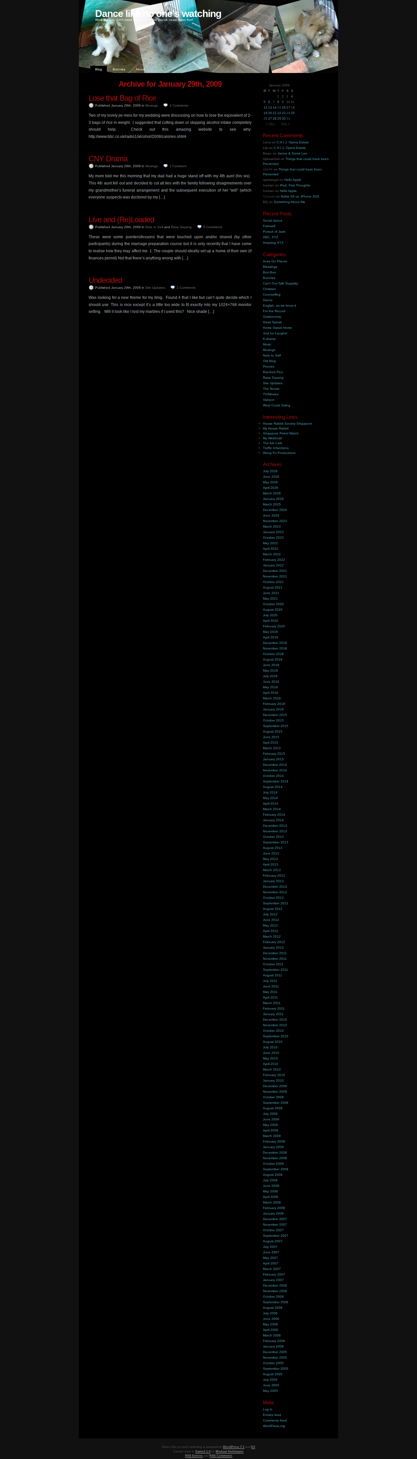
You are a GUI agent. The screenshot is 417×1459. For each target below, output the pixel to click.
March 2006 (272, 1335)
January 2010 (273, 1080)
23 (284, 113)
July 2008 (270, 1180)
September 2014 (275, 781)
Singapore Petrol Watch (281, 433)
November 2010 (275, 1025)
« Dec (270, 124)
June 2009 (271, 1119)
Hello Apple (292, 180)
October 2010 (273, 1030)
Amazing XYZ (273, 242)
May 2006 (270, 1324)
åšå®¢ (268, 169)
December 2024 (275, 510)
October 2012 (273, 897)
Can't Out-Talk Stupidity (280, 283)
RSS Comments (220, 1455)
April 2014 (270, 803)
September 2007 (275, 1235)
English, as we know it (279, 305)
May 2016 (270, 687)
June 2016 (271, 681)
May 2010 (270, 1058)
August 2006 (272, 1307)
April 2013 (270, 864)
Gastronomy (272, 316)
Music (267, 344)
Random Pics (273, 372)
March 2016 (272, 698)
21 (275, 113)
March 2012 (272, 936)
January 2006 (273, 1346)
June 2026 (271, 476)
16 (284, 107)
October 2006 (273, 1296)
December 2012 (275, 886)
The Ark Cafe (272, 443)
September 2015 (275, 726)
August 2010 (272, 1041)
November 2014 (275, 770)
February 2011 (274, 1008)
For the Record (274, 311)
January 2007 (273, 1280)
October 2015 (273, 720)
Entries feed (272, 1415)
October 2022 (273, 537)
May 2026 (270, 482)
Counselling (271, 294)
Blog (98, 69)
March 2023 (272, 526)
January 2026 (273, 499)
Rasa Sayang (181, 227)
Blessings (270, 267)
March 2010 (272, 1069)
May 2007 (270, 1258)
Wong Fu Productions (279, 453)
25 (293, 113)
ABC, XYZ (270, 237)
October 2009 (273, 1097)
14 (275, 107)
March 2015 (272, 748)
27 (270, 118)
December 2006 (275, 1285)
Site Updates (155, 287)
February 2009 (274, 1141)
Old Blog (269, 361)
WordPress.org (274, 1426)
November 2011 (275, 958)
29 (279, 118)
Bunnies (119, 69)
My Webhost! (272, 438)
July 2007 (270, 1246)
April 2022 (270, 548)
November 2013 (275, 831)
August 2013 (272, 848)
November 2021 (275, 576)
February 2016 (274, 704)
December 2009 (275, 1086)
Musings (151, 105)
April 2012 (270, 931)
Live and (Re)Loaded (121, 219)
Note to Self (154, 227)
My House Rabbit (276, 428)
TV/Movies (271, 394)
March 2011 (271, 1003)
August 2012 (272, 909)
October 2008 (273, 1163)
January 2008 (273, 1213)
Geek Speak (272, 322)
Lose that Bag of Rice (122, 98)
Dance (268, 300)
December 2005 (275, 1352)
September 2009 (275, 1102)
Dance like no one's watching (158, 13)
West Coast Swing (276, 405)
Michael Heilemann (230, 1451)
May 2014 (270, 798)
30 (284, 118)
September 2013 (275, 842)
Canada (269, 196)
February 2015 (274, 753)
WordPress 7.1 (233, 1447)
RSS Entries (194, 1455)
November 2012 (275, 892)
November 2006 (275, 1291)
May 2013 (270, 859)
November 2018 (275, 648)
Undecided (105, 280)
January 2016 (273, 709)
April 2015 (270, 742)
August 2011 (272, 975)
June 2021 (271, 593)
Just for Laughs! (275, 333)
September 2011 (275, 969)
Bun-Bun (269, 272)
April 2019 (270, 637)
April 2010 (270, 1064)
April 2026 (270, 487)
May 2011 (270, 992)
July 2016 (270, 676)
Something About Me (289, 202)
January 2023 (273, 532)
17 (288, 107)
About (140, 69)
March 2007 (272, 1269)
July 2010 (270, 1047)
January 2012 (273, 947)
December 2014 (275, 764)
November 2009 (275, 1091)
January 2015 (273, 759)
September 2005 (275, 1368)
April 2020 (270, 620)
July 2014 (270, 792)
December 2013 (275, 825)
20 (270, 113)
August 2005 (272, 1374)
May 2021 (270, 598)
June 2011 (271, 986)
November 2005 (275, 1357)
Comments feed (275, 1420)
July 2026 (270, 471)
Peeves (268, 366)
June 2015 (271, 737)
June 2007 (271, 1252)
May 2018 (270, 670)
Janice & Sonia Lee (292, 153)
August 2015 (272, 731)
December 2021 (275, 571)
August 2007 (272, 1241)
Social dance (272, 220)
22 (279, 113)
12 (265, 107)
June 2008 (271, 1186)
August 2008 (272, 1174)
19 (265, 113)
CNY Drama (108, 158)
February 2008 (274, 1208)
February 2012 (274, 942)
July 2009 (270, 1114)
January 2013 (273, 881)
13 (270, 107)
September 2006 (275, 1302)
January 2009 (273, 1147)
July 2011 (270, 981)
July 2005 (270, 1379)
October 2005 (273, 1363)
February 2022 (274, 560)
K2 (253, 1447)
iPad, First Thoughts (295, 185)
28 (275, 118)
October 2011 (273, 964)
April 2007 (270, 1263)
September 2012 (275, 903)
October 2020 (273, 604)
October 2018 (273, 654)
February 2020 (274, 626)
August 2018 (272, 659)
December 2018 (275, 643)
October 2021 (273, 582)
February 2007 (274, 1274)
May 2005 (270, 1391)
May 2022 (270, 543)
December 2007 (275, 1219)
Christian (269, 289)
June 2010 (271, 1053)
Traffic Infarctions (276, 448)
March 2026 (272, 493)
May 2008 (270, 1191)
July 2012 (270, 914)
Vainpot (268, 399)
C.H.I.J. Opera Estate (293, 142)
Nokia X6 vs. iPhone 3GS (300, 196)
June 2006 (271, 1318)
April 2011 (270, 997)
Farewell (269, 226)
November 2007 (275, 1224)
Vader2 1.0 (202, 1451)
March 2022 (272, 554)
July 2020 (270, 615)
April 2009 (270, 1130)
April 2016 (270, 692)
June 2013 (271, 853)
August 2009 (272, 1108)
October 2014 (273, 776)
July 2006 (270, 1313)
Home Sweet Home (277, 327)
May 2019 (270, 632)
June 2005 (271, 1385)
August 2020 (272, 609)
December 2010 (275, 1019)
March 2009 (272, 1136)
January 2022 (273, 565)
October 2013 (273, 837)
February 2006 (274, 1341)
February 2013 (274, 875)
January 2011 (273, 1014)
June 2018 (271, 665)
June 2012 (271, 920)
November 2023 (275, 521)
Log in (267, 1409)
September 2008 (275, 1169)
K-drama (269, 339)
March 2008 (272, 1202)
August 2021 (272, 587)
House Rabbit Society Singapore (287, 423)
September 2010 (275, 1036)
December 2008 (275, 1152)
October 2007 (273, 1230)
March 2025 (272, 504)
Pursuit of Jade (274, 231)
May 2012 (270, 925)
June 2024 (271, 515)
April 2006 (270, 1330)
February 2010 (274, 1075)
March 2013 (272, 870)
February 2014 (274, 814)
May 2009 (270, 1125)
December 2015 (275, 715)
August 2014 (272, 787)
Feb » (285, 124)
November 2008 (275, 1158)
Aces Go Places (275, 261)
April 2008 (270, 1197)
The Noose (271, 388)
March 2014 (272, 809)
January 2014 (273, 820)
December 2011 (275, 953)
